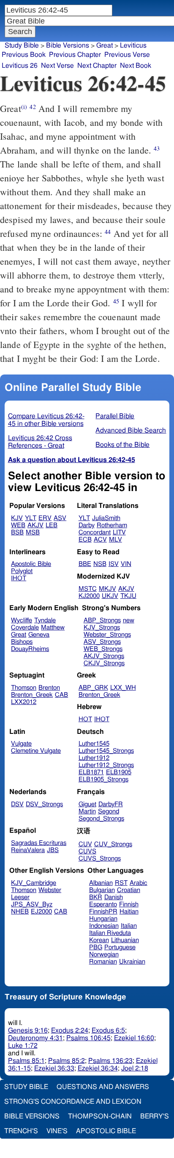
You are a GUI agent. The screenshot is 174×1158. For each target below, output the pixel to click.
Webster (49, 890)
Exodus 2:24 (69, 1030)
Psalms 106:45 (88, 1038)
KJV (17, 518)
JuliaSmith (106, 518)
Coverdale (25, 627)
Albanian (101, 883)
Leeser (20, 897)
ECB (85, 540)
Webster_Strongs (107, 635)
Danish (113, 897)
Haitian (129, 911)
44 (108, 232)
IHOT (18, 578)
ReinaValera (28, 850)
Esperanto (103, 904)
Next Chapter (97, 65)
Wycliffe (21, 620)
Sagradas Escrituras (38, 843)
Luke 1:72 (23, 1045)
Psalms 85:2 (66, 1060)
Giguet (87, 804)
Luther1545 (94, 744)
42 (32, 107)
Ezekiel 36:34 (98, 1068)
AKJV (35, 525)
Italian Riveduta (110, 933)
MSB (33, 532)
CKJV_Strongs (104, 663)
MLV (115, 540)
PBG (95, 947)
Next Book (135, 65)
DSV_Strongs (44, 804)
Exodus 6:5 (108, 1030)
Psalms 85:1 (26, 1060)
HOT (85, 719)
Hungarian (103, 919)
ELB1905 (118, 772)
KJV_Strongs (102, 627)
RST (121, 883)
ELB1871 (91, 772)
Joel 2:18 (134, 1068)
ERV (45, 518)
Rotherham (112, 525)
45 (116, 301)
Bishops (22, 642)
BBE (85, 564)
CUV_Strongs (113, 844)
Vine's (57, 1131)
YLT (30, 518)
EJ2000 (41, 911)
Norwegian (104, 954)
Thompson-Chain (100, 1116)
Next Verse (57, 65)
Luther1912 (94, 758)
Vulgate (21, 744)
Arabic (138, 883)
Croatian (128, 890)
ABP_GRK (93, 688)
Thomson (23, 688)
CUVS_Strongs (100, 858)
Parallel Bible (114, 416)
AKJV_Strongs (104, 656)
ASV (60, 518)
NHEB (20, 911)
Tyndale (45, 620)
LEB (51, 525)
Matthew (53, 627)
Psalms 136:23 (110, 1060)
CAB (61, 695)
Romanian (103, 962)
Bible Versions (67, 45)
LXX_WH (123, 688)
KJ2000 (89, 596)
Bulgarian (102, 890)
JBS (53, 850)
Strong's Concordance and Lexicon (72, 1101)
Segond (108, 811)
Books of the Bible (122, 444)
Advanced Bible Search (130, 430)
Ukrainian (132, 962)
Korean (99, 940)
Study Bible (22, 45)
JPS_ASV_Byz (31, 904)
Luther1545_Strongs (106, 751)
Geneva (38, 635)
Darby (87, 525)
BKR (95, 897)
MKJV (107, 589)
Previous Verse (127, 54)
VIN (126, 564)
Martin (87, 811)
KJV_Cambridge (33, 883)
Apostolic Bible (106, 1131)
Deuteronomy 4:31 (35, 1038)
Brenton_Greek (32, 695)
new (128, 620)
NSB (99, 564)
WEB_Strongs (103, 649)
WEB (18, 525)
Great (104, 45)
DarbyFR (110, 804)
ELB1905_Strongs (103, 779)
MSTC (88, 589)
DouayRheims (30, 649)
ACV (100, 540)
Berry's (154, 1116)
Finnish (129, 904)
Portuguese (120, 947)
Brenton (49, 688)
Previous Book (24, 54)
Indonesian (104, 926)
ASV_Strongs (102, 642)
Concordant (95, 532)
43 (157, 148)
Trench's (21, 1131)
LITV (119, 532)
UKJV (110, 596)
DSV (17, 804)
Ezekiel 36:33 (54, 1068)
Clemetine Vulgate (36, 751)
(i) (24, 107)
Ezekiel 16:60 (134, 1038)
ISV (114, 564)
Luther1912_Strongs (106, 765)
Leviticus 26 (20, 65)
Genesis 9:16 (28, 1030)
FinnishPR (103, 911)
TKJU (128, 596)
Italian (129, 926)
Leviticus (133, 45)
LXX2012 (23, 702)
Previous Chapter (75, 54)
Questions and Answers (103, 1087)
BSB (17, 532)
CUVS (87, 851)
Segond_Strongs (101, 818)
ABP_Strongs (102, 620)
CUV (85, 844)
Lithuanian (125, 940)
